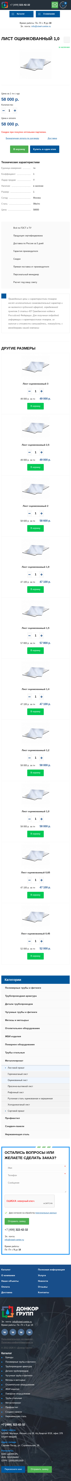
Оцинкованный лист (18, 1080)
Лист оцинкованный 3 (35, 383)
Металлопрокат (14, 1060)
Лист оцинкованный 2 (35, 506)
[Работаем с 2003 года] (4, 5)
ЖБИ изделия (13, 1036)
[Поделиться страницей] (67, 39)
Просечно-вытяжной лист (20, 1086)
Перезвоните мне (13, 1469)
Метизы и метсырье (17, 1020)
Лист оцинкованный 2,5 (35, 445)
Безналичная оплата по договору (22, 138)
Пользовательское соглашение (17, 1339)
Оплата (5, 1286)
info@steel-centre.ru (41, 26)
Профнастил (12, 1118)
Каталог (21, 14)
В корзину (19, 149)
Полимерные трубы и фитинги (23, 987)
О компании (49, 14)
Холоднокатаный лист (19, 1104)
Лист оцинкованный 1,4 (35, 689)
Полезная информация (51, 1269)
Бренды (9, 1357)
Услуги (42, 1275)
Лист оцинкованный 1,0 (35, 811)
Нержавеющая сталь (17, 1134)
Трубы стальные (15, 1052)
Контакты (43, 1292)
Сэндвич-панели (14, 1126)
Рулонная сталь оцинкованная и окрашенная (30, 1098)
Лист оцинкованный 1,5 (35, 628)
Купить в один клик (44, 149)
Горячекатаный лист (18, 1074)
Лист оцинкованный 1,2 (35, 750)
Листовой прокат (16, 1068)
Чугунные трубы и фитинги (21, 1012)
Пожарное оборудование (20, 1044)
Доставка (52, 138)
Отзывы (43, 1286)
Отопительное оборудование (22, 1028)
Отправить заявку (55, 5)
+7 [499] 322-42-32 (13, 1424)
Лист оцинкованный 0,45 (35, 933)
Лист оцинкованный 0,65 (35, 872)
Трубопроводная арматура (21, 996)
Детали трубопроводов (19, 1004)
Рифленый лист (16, 1092)
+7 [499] (20, 4)
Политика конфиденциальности (17, 1342)
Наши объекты (10, 1281)
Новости (43, 1281)
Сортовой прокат (16, 1111)
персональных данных (46, 1213)
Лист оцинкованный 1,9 (35, 567)
